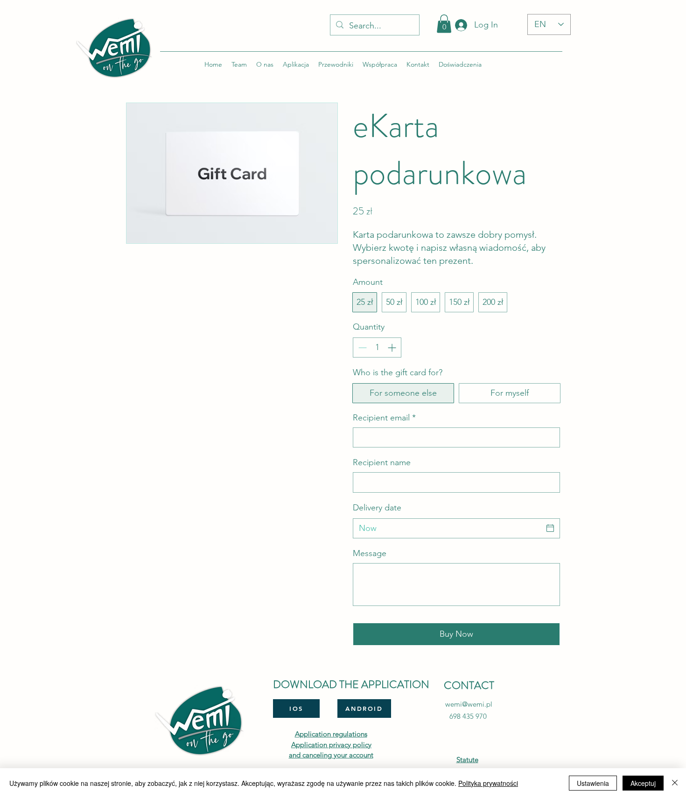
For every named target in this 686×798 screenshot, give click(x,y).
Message (369, 553)
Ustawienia (593, 783)
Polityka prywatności (488, 783)
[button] (444, 23)
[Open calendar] (550, 528)
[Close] (674, 783)
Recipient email (384, 418)
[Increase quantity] (392, 347)
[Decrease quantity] (361, 347)
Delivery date (377, 507)
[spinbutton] (377, 347)
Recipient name (382, 462)
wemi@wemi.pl (468, 704)
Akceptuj (643, 783)
